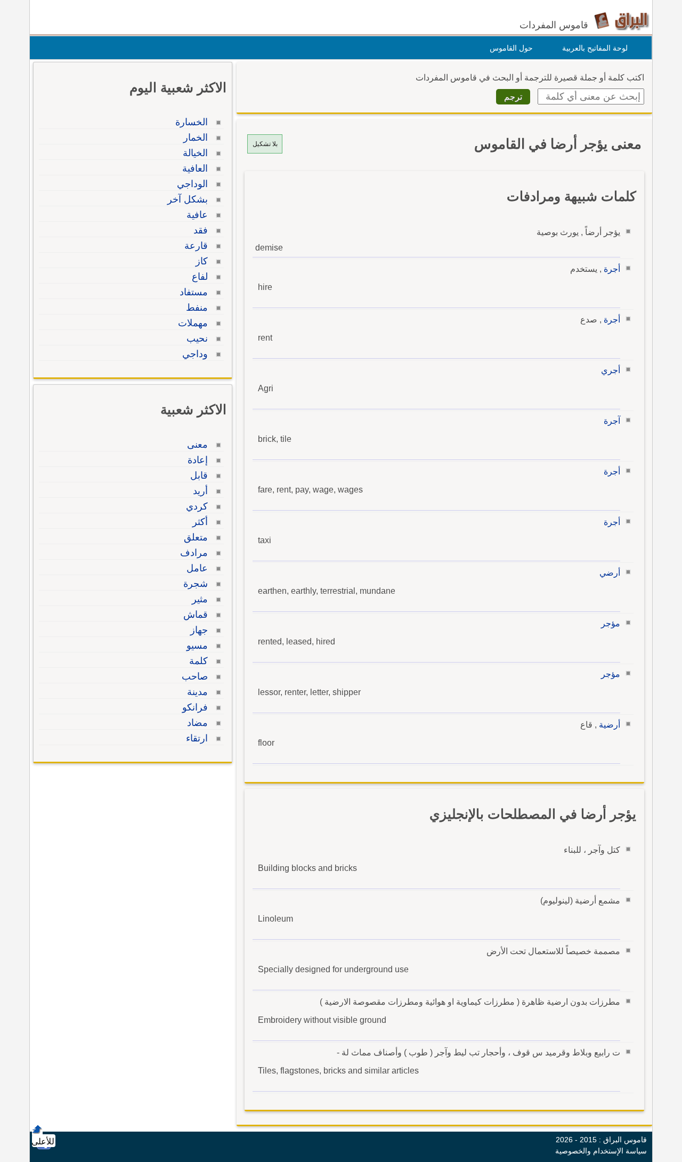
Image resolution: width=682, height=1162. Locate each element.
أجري (610, 370)
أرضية (609, 724)
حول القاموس (511, 48)
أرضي (609, 572)
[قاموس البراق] (621, 20)
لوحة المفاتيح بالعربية (595, 48)
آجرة (612, 420)
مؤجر (610, 623)
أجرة (612, 268)
